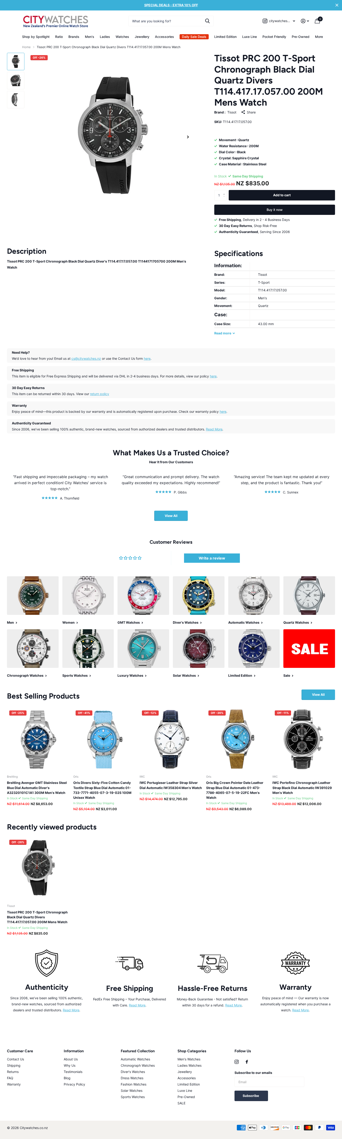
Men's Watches (189, 1059)
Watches (122, 37)
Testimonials (73, 1072)
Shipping (13, 1065)
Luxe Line (249, 37)
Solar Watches (131, 1090)
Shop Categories (192, 1051)
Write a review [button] (212, 558)
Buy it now (275, 210)
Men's (89, 37)
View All (171, 516)
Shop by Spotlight (36, 37)
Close (337, 5)
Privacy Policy (74, 1084)
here (147, 358)
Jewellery (142, 37)
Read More (214, 429)
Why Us (69, 1065)
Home (26, 47)
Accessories (164, 37)
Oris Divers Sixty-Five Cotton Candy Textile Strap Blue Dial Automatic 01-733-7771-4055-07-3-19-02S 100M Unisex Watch (102, 790)
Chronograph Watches (138, 1065)
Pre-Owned (300, 37)
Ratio (59, 37)
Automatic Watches (135, 1059)
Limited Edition (225, 37)
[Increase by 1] (225, 191)
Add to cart (282, 195)
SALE (181, 1103)
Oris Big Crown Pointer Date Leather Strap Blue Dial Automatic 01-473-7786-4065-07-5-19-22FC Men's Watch (234, 790)
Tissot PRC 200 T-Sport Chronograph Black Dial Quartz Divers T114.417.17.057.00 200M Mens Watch (37, 917)
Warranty (14, 1084)
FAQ (10, 1078)
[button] (188, 137)
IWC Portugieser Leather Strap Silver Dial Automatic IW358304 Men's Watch (171, 785)
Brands (73, 37)
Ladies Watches (189, 1065)
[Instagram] (237, 1062)
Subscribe (251, 1096)
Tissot (231, 112)
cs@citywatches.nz (86, 358)
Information (74, 1051)
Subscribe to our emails (253, 1073)
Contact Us (15, 1059)
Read (222, 333)
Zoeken (207, 21)
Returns (13, 1072)
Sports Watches (133, 1097)
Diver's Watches (133, 1072)
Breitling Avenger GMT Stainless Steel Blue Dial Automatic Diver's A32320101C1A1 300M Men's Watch (37, 788)
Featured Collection (138, 1051)
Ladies (105, 37)
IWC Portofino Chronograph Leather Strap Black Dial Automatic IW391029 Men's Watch (302, 788)
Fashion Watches (133, 1084)
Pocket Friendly (274, 37)
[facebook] (247, 1062)
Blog (67, 1078)
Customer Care (20, 1051)
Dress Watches (132, 1078)
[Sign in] (305, 21)
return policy (99, 394)
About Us (71, 1059)
